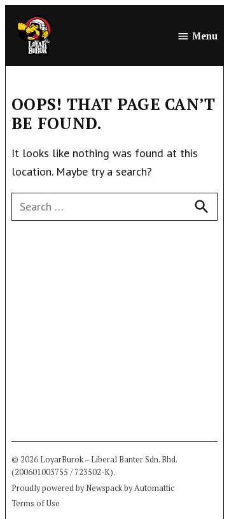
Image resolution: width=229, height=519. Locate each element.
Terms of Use (35, 503)
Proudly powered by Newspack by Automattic (92, 488)
